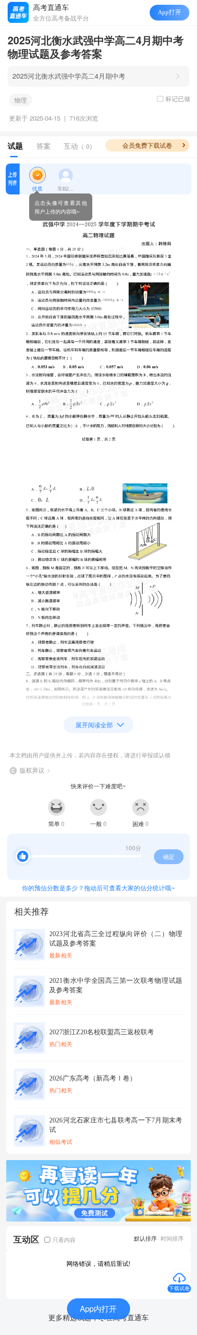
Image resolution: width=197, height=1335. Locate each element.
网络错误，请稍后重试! (98, 1263)
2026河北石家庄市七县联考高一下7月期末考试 (115, 1124)
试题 (15, 146)
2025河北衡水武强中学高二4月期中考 (68, 76)
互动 (80, 146)
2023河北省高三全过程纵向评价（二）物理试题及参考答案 (115, 938)
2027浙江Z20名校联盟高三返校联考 (101, 1032)
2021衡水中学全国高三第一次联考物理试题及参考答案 (115, 985)
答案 (43, 146)
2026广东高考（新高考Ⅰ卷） (92, 1078)
